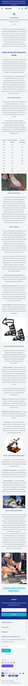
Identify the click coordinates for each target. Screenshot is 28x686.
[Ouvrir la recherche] (19, 8)
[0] (25, 8)
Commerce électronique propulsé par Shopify (11, 682)
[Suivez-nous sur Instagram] (5, 663)
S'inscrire (14, 614)
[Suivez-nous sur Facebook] (2, 663)
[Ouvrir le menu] (2, 8)
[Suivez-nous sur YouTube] (8, 663)
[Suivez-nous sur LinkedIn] (14, 663)
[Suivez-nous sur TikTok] (11, 663)
